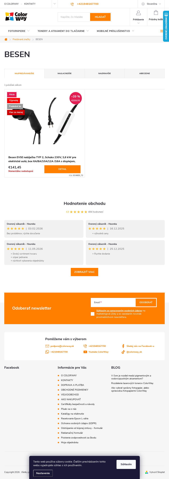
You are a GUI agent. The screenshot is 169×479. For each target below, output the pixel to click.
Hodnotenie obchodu (84, 203)
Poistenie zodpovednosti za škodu (78, 437)
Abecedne (144, 73)
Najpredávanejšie (24, 73)
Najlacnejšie (64, 73)
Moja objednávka (69, 442)
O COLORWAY (11, 3)
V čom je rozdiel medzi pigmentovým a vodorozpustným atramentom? (131, 377)
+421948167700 (97, 346)
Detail (62, 169)
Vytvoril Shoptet (157, 472)
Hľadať (100, 17)
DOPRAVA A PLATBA (72, 385)
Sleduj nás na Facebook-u (140, 346)
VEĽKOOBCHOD (70, 394)
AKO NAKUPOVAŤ (71, 399)
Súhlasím (126, 464)
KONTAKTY (29, 3)
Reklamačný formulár (72, 432)
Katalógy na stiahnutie (72, 413)
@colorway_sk (134, 351)
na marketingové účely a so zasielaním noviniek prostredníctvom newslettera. (120, 314)
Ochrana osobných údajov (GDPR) (78, 423)
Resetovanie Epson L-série (74, 418)
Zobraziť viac (84, 272)
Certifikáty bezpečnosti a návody (78, 404)
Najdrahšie (104, 73)
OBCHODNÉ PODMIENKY (74, 389)
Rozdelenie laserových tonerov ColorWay (132, 383)
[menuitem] (19, 31)
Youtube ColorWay (98, 351)
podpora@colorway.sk (62, 346)
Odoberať (145, 302)
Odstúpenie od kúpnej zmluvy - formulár (82, 428)
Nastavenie (43, 473)
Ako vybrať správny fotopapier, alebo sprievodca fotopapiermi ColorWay (130, 389)
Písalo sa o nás (68, 409)
